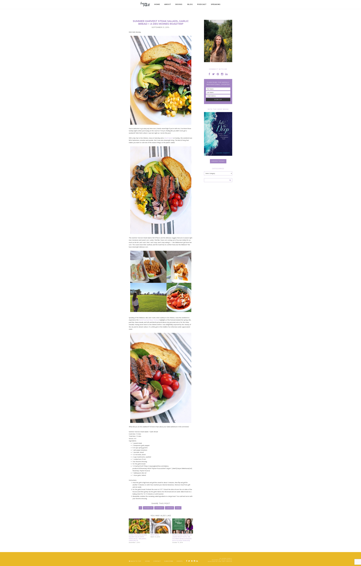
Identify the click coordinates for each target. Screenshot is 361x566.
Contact (157, 561)
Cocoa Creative (226, 560)
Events (180, 561)
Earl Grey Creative (225, 561)
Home (147, 561)
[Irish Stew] (161, 526)
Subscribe (168, 561)
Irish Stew (155, 535)
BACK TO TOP (135, 561)
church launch (168, 138)
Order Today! (218, 161)
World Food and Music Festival (149, 320)
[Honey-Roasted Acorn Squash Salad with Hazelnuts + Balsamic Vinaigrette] (139, 526)
